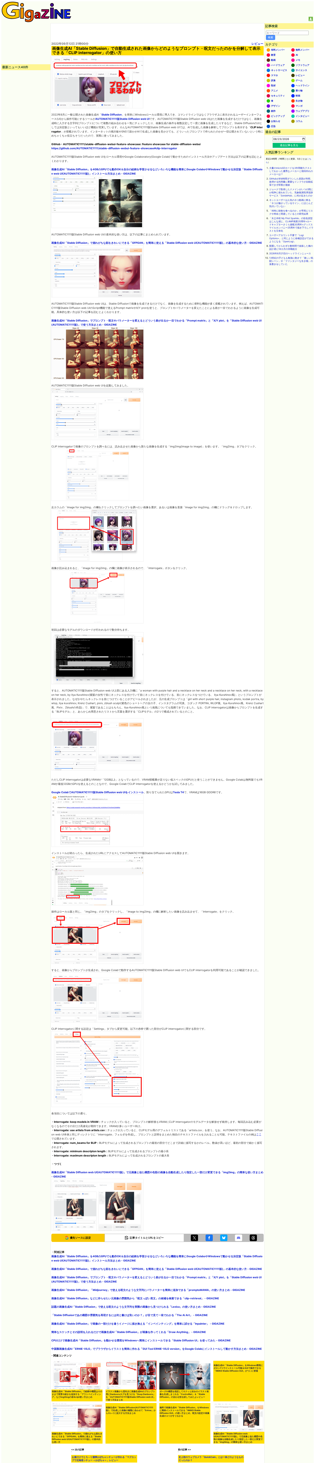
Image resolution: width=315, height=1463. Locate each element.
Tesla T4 (178, 792)
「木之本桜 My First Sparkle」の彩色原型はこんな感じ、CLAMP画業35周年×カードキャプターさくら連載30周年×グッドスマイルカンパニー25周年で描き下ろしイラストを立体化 (291, 224)
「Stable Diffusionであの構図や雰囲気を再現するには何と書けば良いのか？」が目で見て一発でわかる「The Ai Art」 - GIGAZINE (129, 1315)
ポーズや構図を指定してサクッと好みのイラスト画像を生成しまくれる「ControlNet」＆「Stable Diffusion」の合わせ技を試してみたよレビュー (184, 1394)
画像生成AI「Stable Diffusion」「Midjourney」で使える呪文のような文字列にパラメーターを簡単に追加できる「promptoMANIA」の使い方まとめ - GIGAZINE (148, 1290)
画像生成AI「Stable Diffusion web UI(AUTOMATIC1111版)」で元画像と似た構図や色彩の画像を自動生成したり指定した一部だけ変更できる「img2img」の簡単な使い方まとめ (238, 1437)
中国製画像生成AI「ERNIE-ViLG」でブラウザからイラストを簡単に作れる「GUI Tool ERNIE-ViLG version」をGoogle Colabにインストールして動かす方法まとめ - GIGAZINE (156, 1348)
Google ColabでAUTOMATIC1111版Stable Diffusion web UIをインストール (97, 792)
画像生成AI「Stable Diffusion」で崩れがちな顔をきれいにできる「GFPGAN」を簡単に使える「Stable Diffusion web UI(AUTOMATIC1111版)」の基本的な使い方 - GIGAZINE (156, 242)
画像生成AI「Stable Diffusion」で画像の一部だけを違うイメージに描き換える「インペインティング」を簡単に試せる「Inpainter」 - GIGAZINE (137, 1323)
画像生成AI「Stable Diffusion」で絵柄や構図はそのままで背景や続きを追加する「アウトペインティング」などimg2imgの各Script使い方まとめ (77, 1394)
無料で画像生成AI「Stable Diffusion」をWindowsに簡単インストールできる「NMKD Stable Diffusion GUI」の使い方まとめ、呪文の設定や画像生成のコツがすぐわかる (184, 1437)
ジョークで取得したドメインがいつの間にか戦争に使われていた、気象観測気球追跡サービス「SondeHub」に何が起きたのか (291, 192)
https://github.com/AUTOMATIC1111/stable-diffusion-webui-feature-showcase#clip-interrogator (114, 148)
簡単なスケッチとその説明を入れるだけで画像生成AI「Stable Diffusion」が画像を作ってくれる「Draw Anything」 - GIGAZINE (128, 1332)
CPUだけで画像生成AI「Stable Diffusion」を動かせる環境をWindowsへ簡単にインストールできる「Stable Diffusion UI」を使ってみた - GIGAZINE (141, 1340)
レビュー (257, 43)
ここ (259, 1134)
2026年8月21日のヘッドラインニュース (290, 253)
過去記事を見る (289, 145)
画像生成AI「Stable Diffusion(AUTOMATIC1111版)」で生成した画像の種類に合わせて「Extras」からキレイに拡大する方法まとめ (131, 1436)
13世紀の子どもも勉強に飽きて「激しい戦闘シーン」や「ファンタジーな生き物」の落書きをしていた (291, 260)
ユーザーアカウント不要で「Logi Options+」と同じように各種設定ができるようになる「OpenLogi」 (291, 238)
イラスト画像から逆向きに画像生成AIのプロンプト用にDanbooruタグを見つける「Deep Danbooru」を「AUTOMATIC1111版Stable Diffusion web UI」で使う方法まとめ (130, 1395)
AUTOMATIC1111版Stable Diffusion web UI (122, 118)
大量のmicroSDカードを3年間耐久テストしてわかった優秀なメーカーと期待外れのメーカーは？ (291, 171)
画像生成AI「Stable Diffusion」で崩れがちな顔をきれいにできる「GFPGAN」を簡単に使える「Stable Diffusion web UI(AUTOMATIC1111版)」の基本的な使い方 (77, 1437)
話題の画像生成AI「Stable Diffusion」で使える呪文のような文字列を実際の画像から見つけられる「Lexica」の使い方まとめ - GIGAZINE (133, 1306)
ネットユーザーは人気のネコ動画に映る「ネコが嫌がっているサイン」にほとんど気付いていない (291, 203)
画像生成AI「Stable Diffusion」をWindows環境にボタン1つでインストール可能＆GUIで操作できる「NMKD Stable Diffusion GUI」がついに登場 (238, 1394)
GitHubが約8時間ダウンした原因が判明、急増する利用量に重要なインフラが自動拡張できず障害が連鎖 (291, 181)
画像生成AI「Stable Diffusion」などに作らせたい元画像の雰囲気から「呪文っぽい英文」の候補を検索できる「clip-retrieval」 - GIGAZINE (135, 1298)
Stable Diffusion (111, 114)
